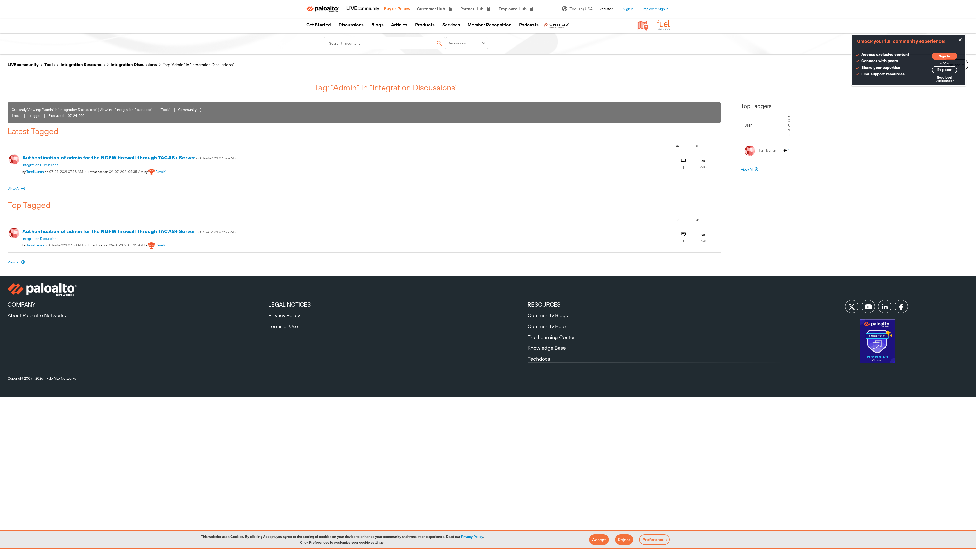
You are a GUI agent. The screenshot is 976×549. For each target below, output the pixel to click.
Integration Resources (82, 64)
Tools (49, 64)
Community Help (547, 326)
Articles (399, 24)
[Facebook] (901, 306)
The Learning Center (551, 337)
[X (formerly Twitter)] (851, 306)
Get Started (318, 24)
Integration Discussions (134, 64)
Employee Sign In (654, 9)
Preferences (654, 539)
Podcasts (529, 24)
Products (425, 24)
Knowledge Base (547, 348)
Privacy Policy (472, 537)
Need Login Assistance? (945, 79)
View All (14, 189)
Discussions (351, 24)
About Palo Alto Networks (37, 315)
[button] (599, 539)
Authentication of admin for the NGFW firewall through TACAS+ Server (129, 157)
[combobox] (385, 43)
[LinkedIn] (884, 306)
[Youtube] (868, 306)
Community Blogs (548, 315)
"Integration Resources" (133, 110)
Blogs (377, 24)
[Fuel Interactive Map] (643, 25)
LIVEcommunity (23, 64)
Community (187, 110)
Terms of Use (283, 326)
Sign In (628, 9)
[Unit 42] (556, 24)
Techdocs (539, 359)
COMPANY (21, 304)
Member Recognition (489, 24)
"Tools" (165, 110)
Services (451, 24)
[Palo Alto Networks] (137, 289)
